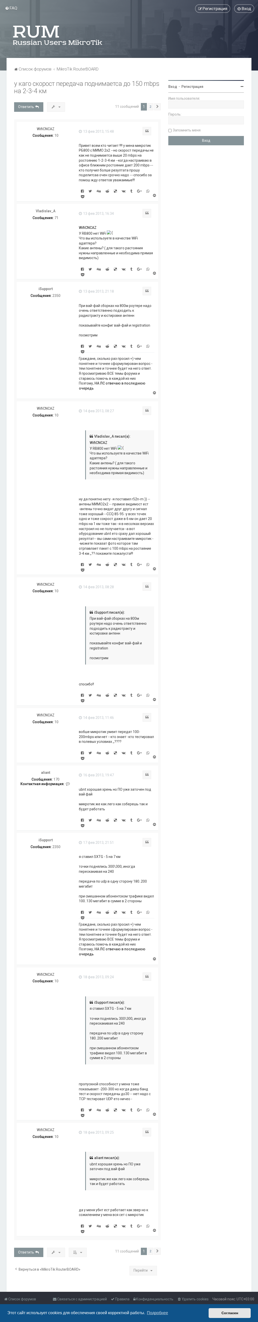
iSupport (46, 289)
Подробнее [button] (157, 1313)
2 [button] (150, 107)
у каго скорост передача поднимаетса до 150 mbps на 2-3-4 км (86, 87)
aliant (45, 773)
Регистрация (192, 87)
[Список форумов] (58, 35)
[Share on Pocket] (82, 196)
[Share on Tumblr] (131, 191)
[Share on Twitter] (90, 191)
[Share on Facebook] (82, 191)
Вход (172, 87)
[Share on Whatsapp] (147, 191)
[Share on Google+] (139, 191)
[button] (157, 106)
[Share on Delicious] (115, 191)
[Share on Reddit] (107, 191)
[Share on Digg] (99, 191)
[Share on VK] (123, 191)
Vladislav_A (45, 211)
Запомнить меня (187, 130)
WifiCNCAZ (45, 129)
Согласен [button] (229, 1313)
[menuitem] (11, 8)
